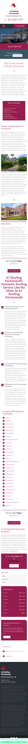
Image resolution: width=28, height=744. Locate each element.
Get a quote (20, 26)
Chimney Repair (9, 499)
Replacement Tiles (9, 430)
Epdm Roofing (8, 455)
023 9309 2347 (15, 19)
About (4, 576)
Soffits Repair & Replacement (12, 461)
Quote (4, 582)
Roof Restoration (9, 483)
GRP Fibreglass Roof (10, 489)
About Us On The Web (8, 682)
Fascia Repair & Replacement (12, 502)
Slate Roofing (8, 449)
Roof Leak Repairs (9, 433)
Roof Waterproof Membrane (11, 439)
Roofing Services (9, 467)
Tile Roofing (8, 496)
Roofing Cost (8, 421)
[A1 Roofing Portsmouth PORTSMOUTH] (14, 5)
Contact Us (14, 566)
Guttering (7, 458)
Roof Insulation (8, 477)
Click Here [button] (24, 739)
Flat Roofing (8, 442)
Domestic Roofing (9, 427)
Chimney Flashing (9, 452)
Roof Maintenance (9, 480)
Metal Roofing (8, 446)
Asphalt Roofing (9, 486)
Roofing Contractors (9, 464)
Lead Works (8, 505)
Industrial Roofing (9, 474)
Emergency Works (9, 424)
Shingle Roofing (8, 493)
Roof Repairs (8, 436)
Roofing (7, 417)
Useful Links (5, 680)
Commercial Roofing (9, 471)
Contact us (6, 637)
